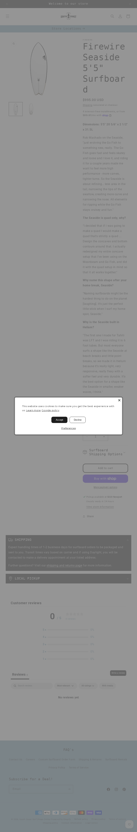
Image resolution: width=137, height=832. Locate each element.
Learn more (33, 410)
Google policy (50, 410)
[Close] (119, 400)
